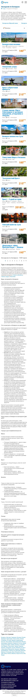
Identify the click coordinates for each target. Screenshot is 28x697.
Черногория (9, 638)
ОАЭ (24, 653)
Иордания (8, 647)
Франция (3, 638)
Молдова (17, 652)
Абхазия (23, 650)
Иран (13, 652)
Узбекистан (12, 650)
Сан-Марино (4, 646)
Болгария (7, 644)
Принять (14, 695)
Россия (20, 643)
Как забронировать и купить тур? (9, 680)
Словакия (3, 640)
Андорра (17, 649)
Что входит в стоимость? (7, 682)
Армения (22, 649)
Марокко (3, 652)
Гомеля (3, 276)
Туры (4, 8)
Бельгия (3, 641)
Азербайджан (4, 650)
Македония (11, 649)
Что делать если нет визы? (8, 684)
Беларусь (3, 637)
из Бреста (14, 275)
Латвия (22, 638)
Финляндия (4, 643)
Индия (2, 655)
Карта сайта (4, 689)
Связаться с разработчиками (8, 686)
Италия (23, 637)
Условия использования (7, 687)
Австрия (8, 637)
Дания (24, 643)
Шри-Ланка (4, 653)
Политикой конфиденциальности (18, 693)
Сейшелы (13, 653)
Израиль (3, 647)
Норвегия (15, 643)
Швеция (13, 640)
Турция (16, 646)
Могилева (12, 276)
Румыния (21, 646)
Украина (17, 644)
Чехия (14, 638)
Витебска (20, 275)
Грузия (13, 647)
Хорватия (10, 643)
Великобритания (17, 641)
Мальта (22, 652)
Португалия (11, 646)
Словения (22, 644)
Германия (13, 637)
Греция (3, 644)
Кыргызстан (19, 653)
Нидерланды (19, 640)
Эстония (9, 640)
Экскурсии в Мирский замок (10, 23)
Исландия (8, 652)
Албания (18, 647)
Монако (24, 641)
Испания (19, 637)
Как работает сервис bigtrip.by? (9, 678)
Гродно (7, 276)
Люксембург (9, 641)
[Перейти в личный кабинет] (22, 2)
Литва (17, 638)
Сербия (12, 644)
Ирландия (18, 650)
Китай (9, 653)
